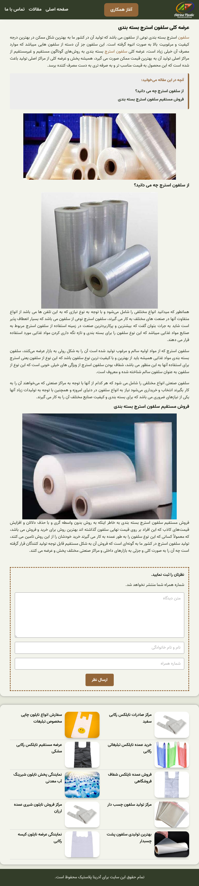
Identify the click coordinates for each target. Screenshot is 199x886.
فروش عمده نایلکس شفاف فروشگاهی (130, 778)
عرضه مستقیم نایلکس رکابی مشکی (39, 748)
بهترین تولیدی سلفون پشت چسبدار (129, 838)
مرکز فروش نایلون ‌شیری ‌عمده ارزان (38, 808)
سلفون (183, 37)
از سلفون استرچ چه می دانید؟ (159, 91)
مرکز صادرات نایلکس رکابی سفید (130, 718)
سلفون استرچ (116, 51)
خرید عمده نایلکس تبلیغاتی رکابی (130, 748)
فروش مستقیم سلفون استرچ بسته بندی (151, 99)
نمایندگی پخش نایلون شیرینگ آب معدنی (37, 778)
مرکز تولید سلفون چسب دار (129, 805)
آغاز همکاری (121, 9)
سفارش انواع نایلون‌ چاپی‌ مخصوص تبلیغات (41, 718)
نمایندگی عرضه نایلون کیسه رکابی (40, 838)
